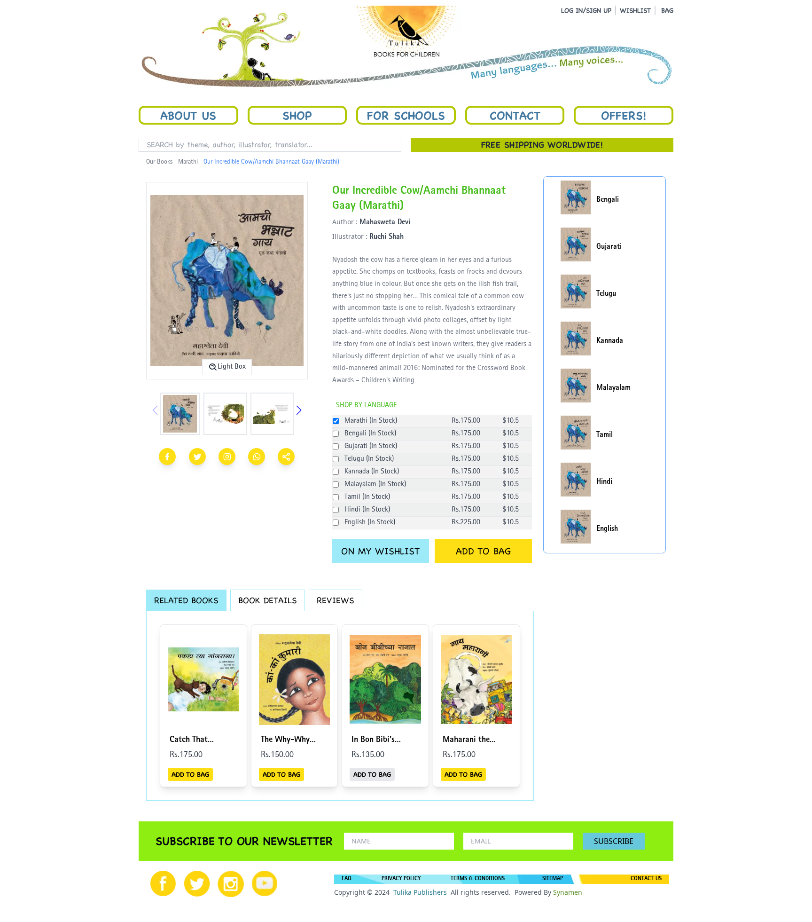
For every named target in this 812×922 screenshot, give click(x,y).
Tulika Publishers (420, 892)
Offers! (623, 115)
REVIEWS (335, 600)
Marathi (188, 162)
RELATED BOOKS (186, 600)
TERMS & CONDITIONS (478, 879)
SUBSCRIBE (613, 841)
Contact (515, 115)
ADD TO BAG (483, 551)
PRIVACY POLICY (401, 879)
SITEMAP (552, 879)
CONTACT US (646, 879)
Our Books (159, 162)
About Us (188, 115)
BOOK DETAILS (267, 600)
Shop (297, 115)
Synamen (567, 892)
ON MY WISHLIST (380, 551)
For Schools (406, 115)
